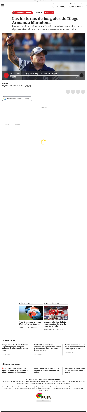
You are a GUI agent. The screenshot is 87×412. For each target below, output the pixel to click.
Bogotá (5, 85)
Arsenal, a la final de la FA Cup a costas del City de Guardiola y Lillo (55, 324)
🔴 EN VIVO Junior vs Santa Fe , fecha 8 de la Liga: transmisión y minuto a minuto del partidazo (15, 370)
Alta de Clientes (61, 387)
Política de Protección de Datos (25, 388)
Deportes (17, 124)
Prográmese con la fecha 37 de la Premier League (30, 323)
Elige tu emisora (77, 6)
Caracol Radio (10, 5)
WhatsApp (83, 92)
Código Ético (43, 390)
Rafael (5, 83)
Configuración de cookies (61, 388)
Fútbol (39, 12)
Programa (60, 6)
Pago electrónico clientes (44, 387)
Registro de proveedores (77, 387)
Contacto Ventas (17, 387)
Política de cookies (44, 388)
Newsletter (29, 387)
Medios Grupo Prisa (43, 401)
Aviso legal (7, 388)
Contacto (5, 387)
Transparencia (78, 388)
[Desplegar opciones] (81, 75)
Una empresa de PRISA (43, 396)
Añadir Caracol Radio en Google (18, 99)
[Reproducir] (6, 75)
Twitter (73, 92)
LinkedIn (78, 92)
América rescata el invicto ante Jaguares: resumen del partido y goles (47, 370)
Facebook (68, 92)
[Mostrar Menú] (2, 5)
